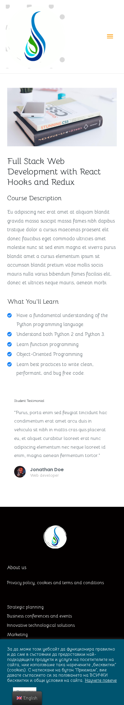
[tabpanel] (62, 341)
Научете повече (101, 680)
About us (16, 567)
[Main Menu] (110, 36)
